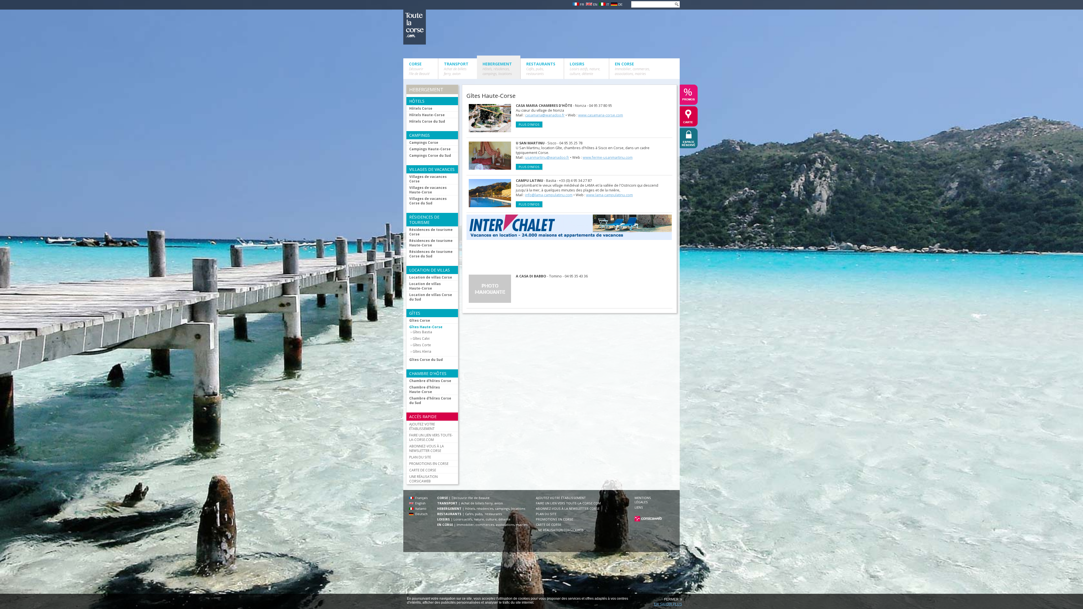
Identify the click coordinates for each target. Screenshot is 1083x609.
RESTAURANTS (540, 68)
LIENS (639, 507)
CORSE (419, 68)
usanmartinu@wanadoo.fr (547, 157)
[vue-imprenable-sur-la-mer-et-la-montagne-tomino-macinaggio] (493, 304)
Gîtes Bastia (422, 332)
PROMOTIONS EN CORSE (428, 463)
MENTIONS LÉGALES (643, 500)
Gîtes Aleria (422, 351)
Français (420, 498)
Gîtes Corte (422, 345)
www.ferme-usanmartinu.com (608, 157)
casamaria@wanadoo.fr (545, 115)
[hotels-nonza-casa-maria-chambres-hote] (493, 133)
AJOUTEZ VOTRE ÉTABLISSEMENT (422, 426)
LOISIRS (585, 68)
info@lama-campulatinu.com (549, 195)
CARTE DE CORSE (422, 470)
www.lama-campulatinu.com (609, 195)
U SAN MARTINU (530, 143)
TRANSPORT (456, 68)
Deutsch (420, 514)
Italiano (419, 508)
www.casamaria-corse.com (600, 115)
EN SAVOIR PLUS (668, 604)
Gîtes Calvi (421, 338)
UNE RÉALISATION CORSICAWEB (423, 478)
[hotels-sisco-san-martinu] (493, 171)
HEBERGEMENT (497, 68)
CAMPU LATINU (529, 180)
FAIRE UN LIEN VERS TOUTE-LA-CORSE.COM (431, 437)
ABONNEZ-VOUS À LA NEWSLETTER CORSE (426, 448)
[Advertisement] (569, 257)
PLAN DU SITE (420, 457)
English (419, 503)
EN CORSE (632, 68)
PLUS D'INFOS (529, 124)
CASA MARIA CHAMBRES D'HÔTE (544, 105)
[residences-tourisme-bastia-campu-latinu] (493, 208)
